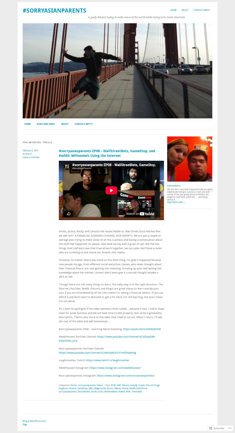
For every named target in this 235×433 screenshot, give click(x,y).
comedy (133, 385)
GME (90, 388)
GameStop (82, 388)
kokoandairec (174, 185)
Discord (149, 385)
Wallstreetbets (111, 391)
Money (125, 388)
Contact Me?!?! (201, 10)
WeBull (122, 391)
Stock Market (83, 391)
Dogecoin (63, 388)
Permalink (137, 391)
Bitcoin (125, 385)
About (185, 10)
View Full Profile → (176, 202)
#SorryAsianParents (54, 10)
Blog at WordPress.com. (34, 421)
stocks (94, 391)
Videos (100, 385)
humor (110, 388)
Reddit (132, 388)
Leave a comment (31, 157)
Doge (156, 385)
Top (25, 424)
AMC (119, 385)
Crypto (141, 385)
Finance (72, 388)
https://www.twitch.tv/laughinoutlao (107, 360)
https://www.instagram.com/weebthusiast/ (115, 367)
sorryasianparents (87, 385)
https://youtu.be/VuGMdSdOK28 (142, 329)
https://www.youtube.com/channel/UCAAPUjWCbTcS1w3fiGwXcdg (97, 352)
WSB (128, 391)
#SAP (113, 385)
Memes (117, 388)
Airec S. (28, 154)
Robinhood (141, 388)
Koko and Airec (46, 124)
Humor (73, 385)
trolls (100, 391)
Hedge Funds (100, 388)
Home (173, 10)
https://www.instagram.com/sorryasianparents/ (126, 375)
